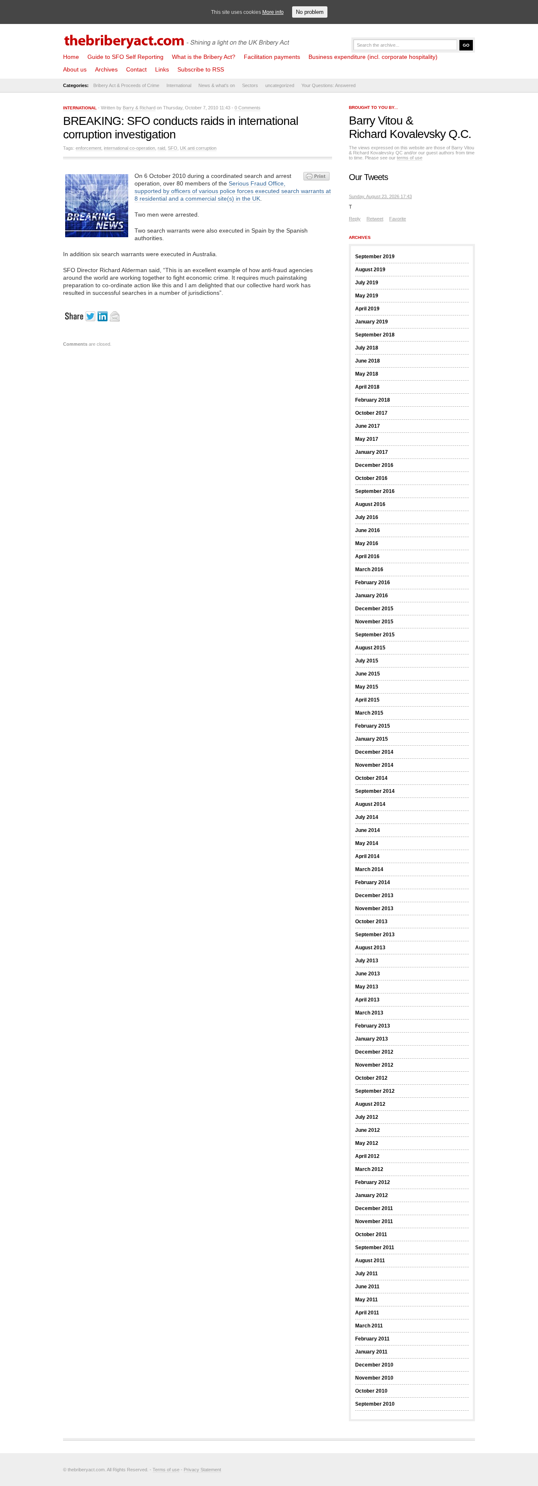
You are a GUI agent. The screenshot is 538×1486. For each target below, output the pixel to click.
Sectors (250, 85)
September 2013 (375, 935)
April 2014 (367, 856)
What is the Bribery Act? (203, 56)
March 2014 (369, 869)
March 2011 (369, 1326)
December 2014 (374, 752)
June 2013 (367, 974)
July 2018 (366, 348)
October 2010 (371, 1391)
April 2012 (367, 1156)
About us (75, 69)
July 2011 (366, 1274)
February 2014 (372, 882)
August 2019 (370, 270)
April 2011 (367, 1313)
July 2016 (366, 517)
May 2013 (366, 987)
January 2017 (371, 452)
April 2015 (367, 700)
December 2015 (374, 609)
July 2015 (366, 661)
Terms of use (166, 1469)
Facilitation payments (272, 56)
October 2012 (371, 1078)
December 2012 (374, 1052)
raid (161, 148)
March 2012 (369, 1169)
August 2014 (370, 804)
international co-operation (129, 148)
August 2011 (370, 1260)
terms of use (409, 157)
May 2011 (366, 1300)
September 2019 (375, 257)
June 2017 (367, 426)
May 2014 (366, 843)
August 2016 (370, 504)
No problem (310, 12)
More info (273, 12)
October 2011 (371, 1234)
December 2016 (374, 465)
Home (71, 56)
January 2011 (371, 1352)
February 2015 (372, 726)
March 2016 (369, 569)
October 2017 (371, 413)
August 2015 (370, 648)
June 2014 (367, 830)
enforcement (88, 148)
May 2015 (366, 687)
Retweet (375, 218)
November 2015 (374, 622)
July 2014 (366, 817)
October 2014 (371, 778)
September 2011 (374, 1247)
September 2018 (375, 335)
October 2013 (371, 921)
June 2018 (367, 361)
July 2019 (366, 283)
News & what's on (216, 85)
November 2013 (374, 908)
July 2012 (366, 1117)
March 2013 (369, 1013)
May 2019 (366, 296)
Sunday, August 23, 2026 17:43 (380, 196)
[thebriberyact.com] (178, 38)
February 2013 (372, 1026)
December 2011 (374, 1208)
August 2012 (370, 1104)
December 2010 (374, 1365)
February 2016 (372, 582)
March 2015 (369, 713)
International (178, 85)
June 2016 (367, 530)
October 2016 (371, 478)
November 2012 (374, 1065)
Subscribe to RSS (200, 69)
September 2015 (375, 635)
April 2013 (367, 1000)
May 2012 (366, 1143)
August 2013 (370, 948)
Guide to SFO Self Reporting (125, 56)
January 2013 (371, 1039)
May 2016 (366, 543)
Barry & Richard (139, 107)
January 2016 (371, 596)
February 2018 (372, 400)
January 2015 (371, 739)
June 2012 (367, 1130)
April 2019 (367, 309)
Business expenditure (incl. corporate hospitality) (373, 56)
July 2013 (366, 961)
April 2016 (367, 556)
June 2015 (367, 674)
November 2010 (374, 1378)
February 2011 (372, 1339)
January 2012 (371, 1195)
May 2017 (366, 439)
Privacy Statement (202, 1469)
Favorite (397, 218)
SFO (172, 148)
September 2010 (375, 1404)
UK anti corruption (198, 148)
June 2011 (367, 1287)
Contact (136, 69)
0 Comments (248, 107)
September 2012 (375, 1091)
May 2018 (366, 374)
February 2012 (372, 1182)
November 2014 (374, 765)
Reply (355, 218)
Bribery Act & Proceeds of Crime (126, 85)
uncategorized (279, 85)
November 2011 (374, 1221)
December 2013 (374, 895)
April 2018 (367, 387)
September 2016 (375, 491)
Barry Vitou (376, 120)
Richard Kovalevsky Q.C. (410, 133)
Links (162, 69)
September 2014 (375, 791)
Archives (106, 69)
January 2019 (371, 322)
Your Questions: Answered (328, 85)
